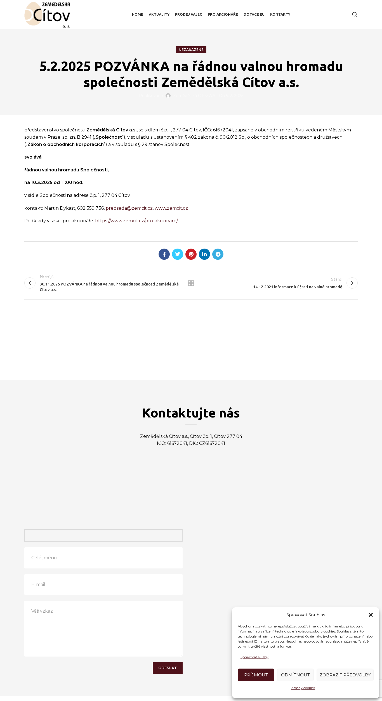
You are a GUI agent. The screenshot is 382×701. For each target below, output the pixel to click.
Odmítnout (295, 675)
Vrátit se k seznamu (191, 283)
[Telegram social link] (217, 254)
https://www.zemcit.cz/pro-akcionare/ (136, 220)
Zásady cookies (303, 688)
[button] (371, 615)
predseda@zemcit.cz (129, 208)
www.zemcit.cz (171, 208)
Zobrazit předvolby (345, 675)
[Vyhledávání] (354, 14)
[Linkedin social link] (204, 254)
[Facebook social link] (164, 254)
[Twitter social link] (177, 254)
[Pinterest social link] (191, 254)
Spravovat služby (254, 657)
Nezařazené (191, 50)
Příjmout (256, 675)
